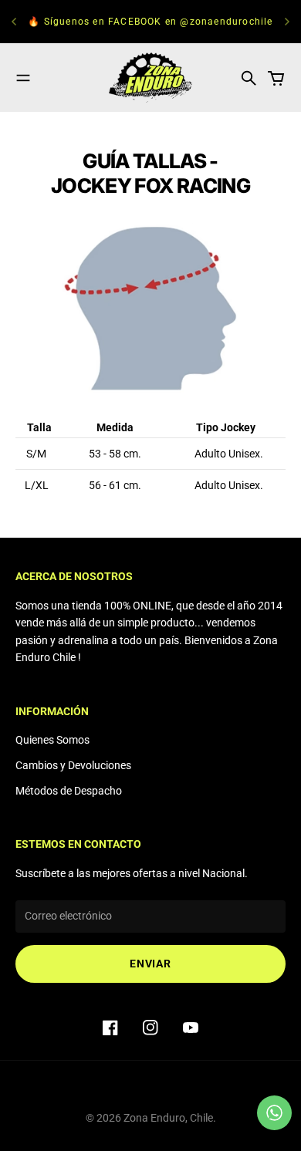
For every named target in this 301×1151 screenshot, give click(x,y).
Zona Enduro (154, 1118)
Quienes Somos (52, 740)
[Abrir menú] (23, 78)
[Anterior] (14, 21)
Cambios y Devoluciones (73, 765)
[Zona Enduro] (150, 77)
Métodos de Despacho (68, 791)
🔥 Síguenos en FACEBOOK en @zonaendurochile (150, 21)
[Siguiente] (287, 21)
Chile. (203, 1118)
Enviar (150, 963)
